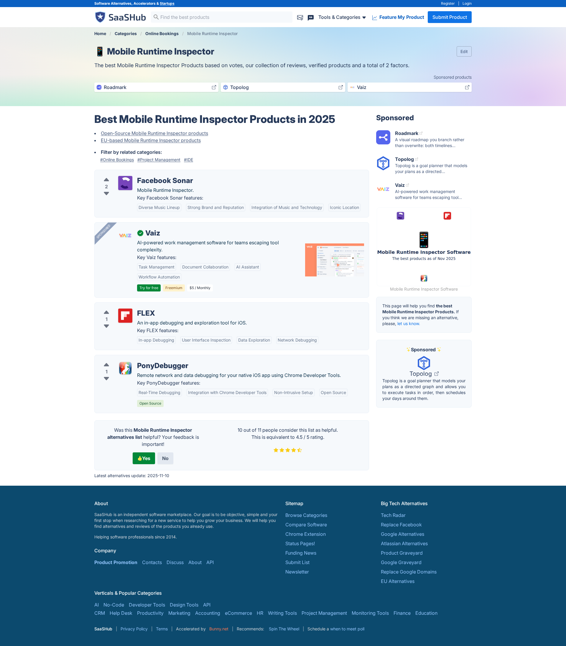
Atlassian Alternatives (404, 543)
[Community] (310, 17)
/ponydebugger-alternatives (130, 359)
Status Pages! (300, 543)
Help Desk (121, 613)
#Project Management (158, 159)
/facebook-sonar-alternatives (131, 174)
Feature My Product (401, 17)
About (195, 562)
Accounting (207, 613)
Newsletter (297, 572)
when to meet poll (347, 628)
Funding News (300, 553)
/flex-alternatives (118, 306)
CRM (99, 613)
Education (426, 613)
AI (96, 605)
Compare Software (306, 525)
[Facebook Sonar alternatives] (125, 183)
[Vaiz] (125, 235)
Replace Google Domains (409, 572)
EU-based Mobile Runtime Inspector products (151, 140)
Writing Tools (282, 613)
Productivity (150, 613)
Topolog (421, 373)
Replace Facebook (401, 525)
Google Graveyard (401, 562)
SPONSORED (103, 231)
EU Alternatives (397, 581)
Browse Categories (306, 515)
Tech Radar (393, 515)
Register (448, 3)
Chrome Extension (305, 534)
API (210, 562)
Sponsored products (453, 77)
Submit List (297, 562)
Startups (167, 3)
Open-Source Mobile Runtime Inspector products (154, 133)
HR (260, 613)
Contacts (152, 562)
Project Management (324, 613)
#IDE (188, 159)
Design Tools (184, 605)
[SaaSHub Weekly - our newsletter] (300, 17)
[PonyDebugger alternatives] (125, 368)
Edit (464, 51)
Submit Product (449, 17)
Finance (402, 613)
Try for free (148, 288)
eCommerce (238, 613)
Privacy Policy (134, 628)
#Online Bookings (117, 159)
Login (467, 3)
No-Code (113, 605)
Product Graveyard (402, 553)
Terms (162, 628)
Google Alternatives (402, 534)
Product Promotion (115, 562)
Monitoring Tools (370, 613)
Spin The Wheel (284, 628)
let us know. (408, 323)
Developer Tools (147, 605)
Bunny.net (218, 628)
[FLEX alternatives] (125, 316)
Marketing (179, 613)
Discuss (175, 562)
